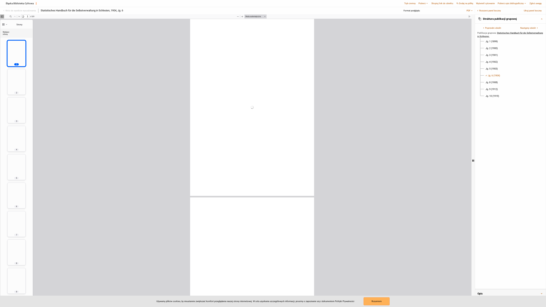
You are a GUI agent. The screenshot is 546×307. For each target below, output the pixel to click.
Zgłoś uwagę (536, 3)
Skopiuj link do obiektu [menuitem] (442, 3)
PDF (468, 10)
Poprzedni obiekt (493, 28)
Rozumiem (377, 301)
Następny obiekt (528, 28)
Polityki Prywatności (344, 301)
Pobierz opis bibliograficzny (511, 3)
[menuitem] (491, 41)
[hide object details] (473, 160)
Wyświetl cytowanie (485, 3)
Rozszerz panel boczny (490, 10)
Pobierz (422, 3)
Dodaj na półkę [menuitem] (466, 3)
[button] (510, 18)
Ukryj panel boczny (533, 10)
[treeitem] (510, 41)
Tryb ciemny (410, 3)
